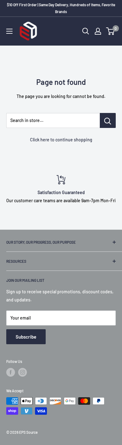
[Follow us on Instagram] (22, 372)
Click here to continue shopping (61, 139)
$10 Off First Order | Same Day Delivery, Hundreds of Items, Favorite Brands (61, 8)
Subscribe (26, 337)
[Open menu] (9, 31)
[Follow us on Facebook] (10, 372)
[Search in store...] (108, 120)
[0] (110, 31)
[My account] (98, 31)
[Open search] (85, 31)
